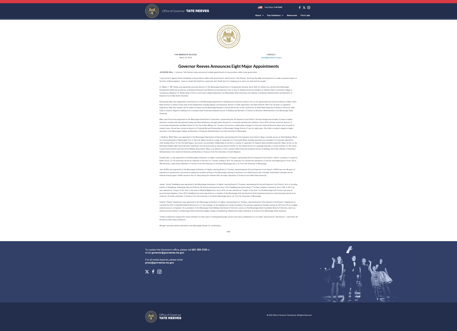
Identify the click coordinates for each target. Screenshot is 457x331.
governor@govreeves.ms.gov (168, 252)
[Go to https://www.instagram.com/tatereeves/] (308, 8)
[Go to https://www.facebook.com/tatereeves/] (299, 8)
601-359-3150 (200, 249)
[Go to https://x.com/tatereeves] (304, 8)
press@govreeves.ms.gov (271, 58)
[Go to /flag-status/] (270, 7)
